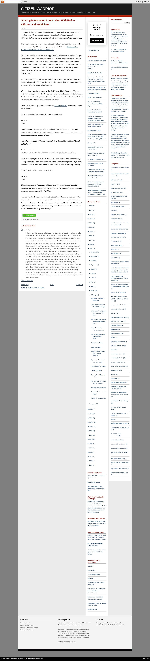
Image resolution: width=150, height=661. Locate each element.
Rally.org (121, 34)
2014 (90, 409)
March (93, 290)
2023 (90, 214)
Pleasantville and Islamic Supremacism (70, 625)
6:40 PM (27, 230)
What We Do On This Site (95, 73)
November (94, 256)
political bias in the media (118, 341)
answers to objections (117, 188)
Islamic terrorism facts (117, 321)
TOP (148, 658)
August (93, 269)
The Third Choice (60, 106)
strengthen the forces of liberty (119, 401)
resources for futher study (118, 366)
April (92, 286)
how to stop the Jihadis (117, 292)
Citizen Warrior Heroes (26, 625)
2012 (90, 418)
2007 (90, 439)
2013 (90, 413)
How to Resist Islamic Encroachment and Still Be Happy (95, 104)
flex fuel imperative (116, 245)
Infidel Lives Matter (96, 347)
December (94, 252)
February (93, 295)
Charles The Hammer (117, 206)
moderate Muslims (116, 325)
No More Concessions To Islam (29, 627)
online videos (114, 329)
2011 (90, 422)
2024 (90, 210)
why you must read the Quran (119, 472)
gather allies (114, 249)
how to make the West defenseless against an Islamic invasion (119, 278)
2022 (90, 218)
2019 (90, 231)
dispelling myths (115, 218)
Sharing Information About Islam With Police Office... (98, 336)
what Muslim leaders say (118, 458)
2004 (90, 452)
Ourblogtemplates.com (33, 658)
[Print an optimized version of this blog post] (29, 217)
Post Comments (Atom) (37, 287)
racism (113, 349)
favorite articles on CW (117, 237)
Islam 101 (90, 566)
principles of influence (117, 345)
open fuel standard (116, 333)
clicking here (114, 36)
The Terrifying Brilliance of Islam (97, 60)
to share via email (116, 440)
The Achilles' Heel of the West (96, 159)
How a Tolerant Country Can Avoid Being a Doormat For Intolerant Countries (96, 184)
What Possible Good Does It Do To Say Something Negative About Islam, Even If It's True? (97, 192)
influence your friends (117, 309)
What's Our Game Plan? (94, 97)
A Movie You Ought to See (98, 398)
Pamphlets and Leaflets (94, 130)
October (93, 260)
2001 (90, 465)
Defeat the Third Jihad (26, 630)
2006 (90, 443)
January (93, 404)
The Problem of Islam (97, 343)
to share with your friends (118, 444)
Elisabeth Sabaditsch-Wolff (118, 229)
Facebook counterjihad (117, 233)
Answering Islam (92, 609)
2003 (90, 456)
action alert (114, 184)
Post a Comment (27, 281)
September (94, 265)
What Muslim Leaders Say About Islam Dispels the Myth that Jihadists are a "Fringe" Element (97, 137)
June (92, 277)
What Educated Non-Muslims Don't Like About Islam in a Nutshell (96, 67)
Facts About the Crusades (98, 366)
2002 (90, 461)
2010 (90, 426)
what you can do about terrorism (120, 462)
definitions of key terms (117, 214)
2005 (90, 448)
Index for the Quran (94, 482)
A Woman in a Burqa (93, 93)
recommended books (117, 358)
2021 (90, 223)
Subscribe (97, 41)
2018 (90, 235)
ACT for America (115, 180)
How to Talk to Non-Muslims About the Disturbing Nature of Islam (119, 299)
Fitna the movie (115, 241)
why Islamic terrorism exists (119, 468)
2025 (90, 205)
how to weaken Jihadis (117, 305)
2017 (90, 240)
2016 (90, 244)
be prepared (114, 202)
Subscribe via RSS (93, 50)
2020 (90, 227)
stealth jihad (114, 378)
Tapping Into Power (96, 370)
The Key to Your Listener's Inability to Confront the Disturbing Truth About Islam (96, 118)
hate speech (114, 257)
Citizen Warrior (38, 9)
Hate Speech (91, 143)
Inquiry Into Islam (25, 623)
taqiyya (113, 130)
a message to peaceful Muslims (120, 167)
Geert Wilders (115, 253)
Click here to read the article (66, 641)
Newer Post (24, 285)
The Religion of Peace (94, 574)
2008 (90, 435)
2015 (90, 248)
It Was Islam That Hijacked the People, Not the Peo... (98, 313)
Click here (96, 525)
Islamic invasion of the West (119, 317)
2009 (90, 431)
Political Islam (91, 570)
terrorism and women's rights (119, 423)
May (92, 282)
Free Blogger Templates (9, 658)
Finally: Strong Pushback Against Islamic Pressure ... (98, 353)
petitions (113, 337)
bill (22, 230)
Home (52, 285)
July (92, 273)
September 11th (115, 370)
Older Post (79, 285)
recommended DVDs (117, 362)
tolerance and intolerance (118, 448)
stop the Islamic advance (118, 382)
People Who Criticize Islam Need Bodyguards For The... (98, 321)
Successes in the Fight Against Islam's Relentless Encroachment (96, 591)
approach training (116, 192)
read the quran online (117, 354)
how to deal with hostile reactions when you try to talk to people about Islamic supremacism (120, 270)
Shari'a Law (114, 374)
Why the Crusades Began (98, 387)
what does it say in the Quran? (119, 452)
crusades (113, 210)
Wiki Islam (90, 578)
